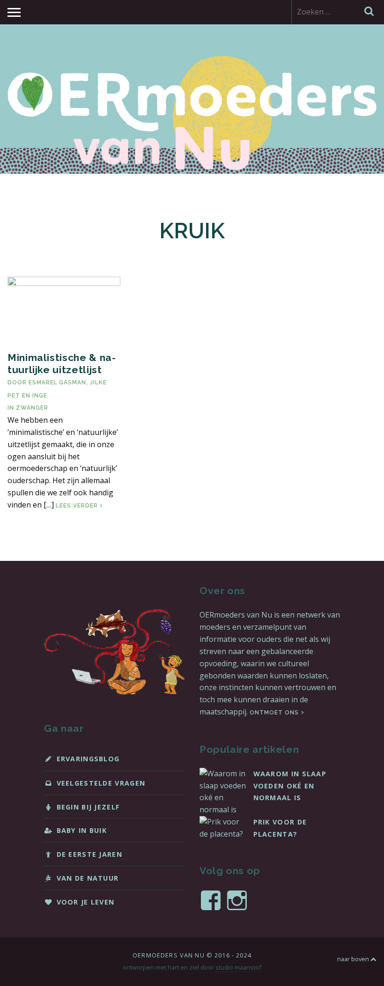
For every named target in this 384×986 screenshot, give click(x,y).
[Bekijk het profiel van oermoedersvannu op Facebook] (210, 900)
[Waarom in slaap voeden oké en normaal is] (222, 809)
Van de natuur (88, 878)
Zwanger (32, 408)
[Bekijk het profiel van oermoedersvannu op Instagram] (237, 900)
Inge (39, 395)
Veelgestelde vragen (101, 783)
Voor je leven (86, 902)
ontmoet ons (274, 712)
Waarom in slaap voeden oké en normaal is (289, 785)
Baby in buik (82, 830)
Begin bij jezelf (88, 806)
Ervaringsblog (88, 758)
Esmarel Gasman (57, 382)
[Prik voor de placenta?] (222, 834)
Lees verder (79, 505)
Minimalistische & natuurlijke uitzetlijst (61, 363)
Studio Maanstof (238, 967)
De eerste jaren (89, 854)
